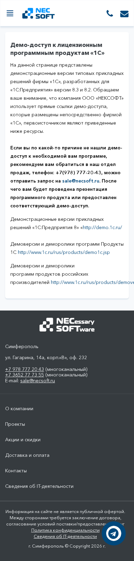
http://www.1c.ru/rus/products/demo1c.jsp (64, 252)
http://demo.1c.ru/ (102, 227)
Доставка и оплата (27, 455)
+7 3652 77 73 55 (24, 375)
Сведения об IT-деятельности (39, 486)
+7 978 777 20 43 (24, 369)
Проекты (15, 424)
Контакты (16, 471)
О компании (19, 409)
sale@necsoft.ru (80, 181)
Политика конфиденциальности (65, 530)
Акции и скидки (23, 440)
